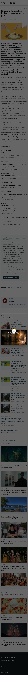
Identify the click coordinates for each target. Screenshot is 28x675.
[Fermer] (14, 331)
